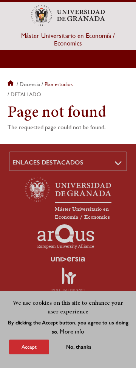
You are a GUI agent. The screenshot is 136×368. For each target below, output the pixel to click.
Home (11, 84)
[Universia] (68, 259)
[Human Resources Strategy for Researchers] (68, 279)
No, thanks (78, 347)
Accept (29, 347)
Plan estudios (59, 84)
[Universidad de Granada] (68, 15)
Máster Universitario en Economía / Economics (68, 39)
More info (72, 331)
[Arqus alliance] (65, 236)
